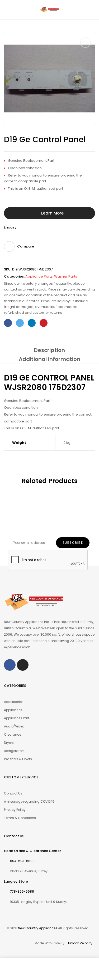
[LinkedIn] (32, 323)
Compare (25, 246)
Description (49, 350)
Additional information (49, 359)
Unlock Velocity (80, 943)
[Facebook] (8, 323)
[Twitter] (20, 323)
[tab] (49, 350)
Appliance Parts (39, 276)
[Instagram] (23, 665)
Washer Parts (65, 276)
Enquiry (10, 227)
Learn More (52, 213)
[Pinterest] (44, 323)
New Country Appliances (37, 928)
